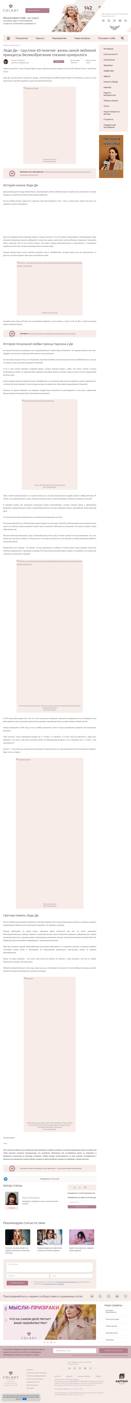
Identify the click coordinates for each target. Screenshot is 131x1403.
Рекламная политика (32, 1382)
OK (24, 1399)
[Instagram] (114, 20)
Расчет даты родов (112, 1319)
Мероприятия (59, 38)
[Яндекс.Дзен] (125, 20)
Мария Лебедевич (18, 60)
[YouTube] (120, 20)
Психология (22, 38)
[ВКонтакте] (103, 20)
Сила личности (111, 54)
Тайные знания (111, 100)
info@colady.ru (62, 1394)
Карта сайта (30, 1388)
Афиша (107, 76)
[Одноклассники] (108, 20)
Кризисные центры (32, 1385)
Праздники (110, 1340)
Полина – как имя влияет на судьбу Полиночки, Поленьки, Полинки (17, 1250)
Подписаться (59, 61)
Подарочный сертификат (110, 126)
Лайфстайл (109, 71)
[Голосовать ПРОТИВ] (80, 1188)
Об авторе (12, 1208)
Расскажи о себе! (106, 38)
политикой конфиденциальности (66, 1282)
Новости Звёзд (111, 82)
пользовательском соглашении (54, 1284)
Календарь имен (112, 1333)
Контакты (57, 1376)
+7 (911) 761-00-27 (78, 1394)
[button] (44, 1342)
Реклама (98, 1376)
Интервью (108, 49)
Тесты (106, 106)
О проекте (108, 119)
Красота (40, 38)
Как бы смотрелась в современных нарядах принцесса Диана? (52, 333)
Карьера (107, 87)
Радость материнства (110, 94)
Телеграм (54, 1179)
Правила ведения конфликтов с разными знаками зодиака (49, 1249)
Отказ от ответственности (34, 1379)
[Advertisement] (49, 222)
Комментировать (17, 1283)
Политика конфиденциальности (36, 1376)
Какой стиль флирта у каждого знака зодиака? (81, 1249)
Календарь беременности (111, 1311)
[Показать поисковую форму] (122, 38)
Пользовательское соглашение (36, 1373)
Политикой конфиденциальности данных (115, 1355)
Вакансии (69, 1376)
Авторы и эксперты (84, 1376)
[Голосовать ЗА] (74, 1187)
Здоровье (108, 65)
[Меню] (8, 38)
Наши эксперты (82, 38)
